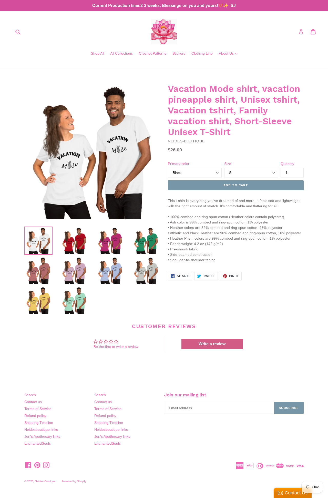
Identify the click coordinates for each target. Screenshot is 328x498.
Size (227, 164)
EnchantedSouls (37, 443)
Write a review (212, 344)
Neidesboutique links (41, 429)
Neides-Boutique (45, 481)
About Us (229, 53)
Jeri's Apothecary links (42, 436)
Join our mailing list (185, 394)
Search (30, 395)
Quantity (287, 164)
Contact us (33, 402)
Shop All (97, 53)
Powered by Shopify (73, 481)
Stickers (178, 53)
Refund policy (35, 416)
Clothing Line (202, 53)
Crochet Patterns (152, 53)
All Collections (121, 53)
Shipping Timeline (38, 423)
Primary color (178, 164)
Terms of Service (38, 409)
